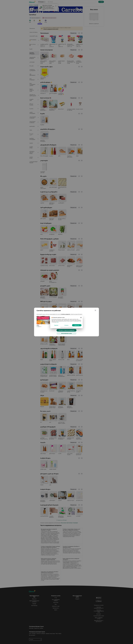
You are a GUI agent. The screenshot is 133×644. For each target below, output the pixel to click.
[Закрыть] (95, 310)
